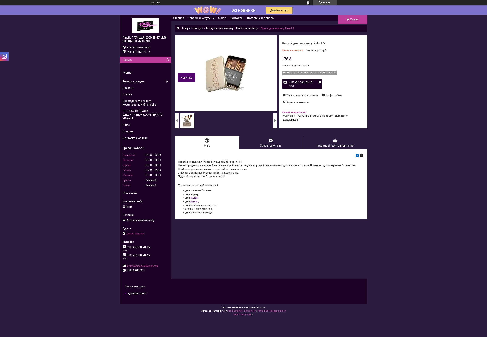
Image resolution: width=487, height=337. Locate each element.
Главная (178, 18)
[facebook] (357, 156)
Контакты (236, 18)
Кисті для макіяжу (247, 28)
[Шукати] (168, 60)
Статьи (127, 94)
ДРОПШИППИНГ (137, 293)
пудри (194, 197)
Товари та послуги (192, 28)
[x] (361, 156)
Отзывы (128, 131)
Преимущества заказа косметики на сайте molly (139, 102)
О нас (222, 18)
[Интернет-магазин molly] (145, 25)
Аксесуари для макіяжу (219, 28)
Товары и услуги (199, 18)
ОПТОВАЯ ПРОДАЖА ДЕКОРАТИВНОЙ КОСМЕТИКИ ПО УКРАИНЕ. (142, 114)
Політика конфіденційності (272, 310)
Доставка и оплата (260, 18)
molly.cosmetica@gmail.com (142, 266)
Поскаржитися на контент (242, 310)
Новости (128, 87)
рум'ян (194, 201)
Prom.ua (261, 307)
